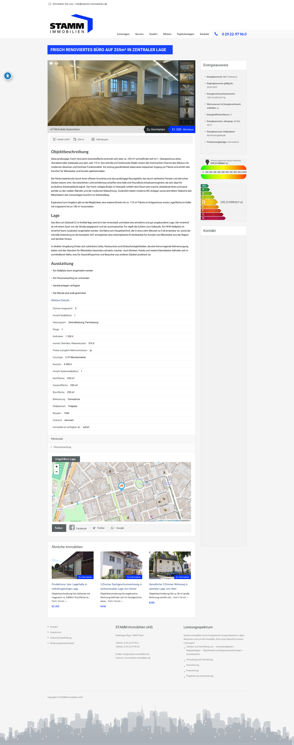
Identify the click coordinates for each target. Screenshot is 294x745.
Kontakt (204, 33)
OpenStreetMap (173, 520)
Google (120, 528)
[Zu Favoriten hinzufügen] (51, 64)
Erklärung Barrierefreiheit (62, 643)
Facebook (81, 528)
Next (175, 93)
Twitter (101, 528)
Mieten (167, 33)
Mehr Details (58, 601)
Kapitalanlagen (185, 33)
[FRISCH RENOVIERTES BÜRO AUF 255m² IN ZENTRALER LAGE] (121, 487)
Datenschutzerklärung (60, 637)
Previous (51, 93)
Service (139, 33)
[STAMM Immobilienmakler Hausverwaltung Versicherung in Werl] (71, 25)
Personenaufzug (62, 447)
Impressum (55, 632)
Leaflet (160, 520)
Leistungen (123, 33)
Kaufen (153, 33)
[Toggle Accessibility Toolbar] (8, 76)
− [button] (56, 472)
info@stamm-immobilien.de (91, 3)
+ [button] (56, 466)
